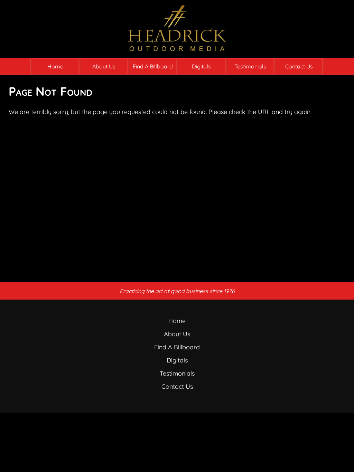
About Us (103, 66)
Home (55, 66)
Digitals (201, 66)
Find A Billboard (153, 66)
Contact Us (299, 66)
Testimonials (250, 66)
